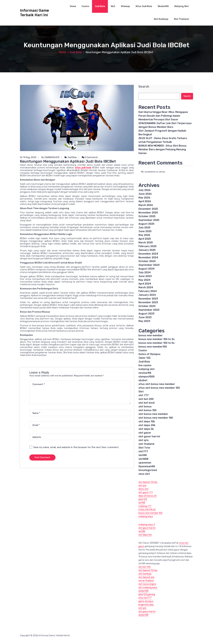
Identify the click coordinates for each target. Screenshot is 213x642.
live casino (144, 365)
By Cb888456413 (50, 157)
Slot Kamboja (161, 19)
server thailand (146, 580)
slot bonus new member (153, 414)
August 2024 (146, 268)
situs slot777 (145, 597)
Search (143, 86)
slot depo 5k (146, 428)
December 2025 (148, 208)
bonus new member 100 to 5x (156, 342)
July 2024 (144, 272)
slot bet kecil (146, 402)
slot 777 (143, 395)
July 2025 (144, 227)
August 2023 (146, 313)
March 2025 (145, 242)
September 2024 (149, 264)
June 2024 (145, 276)
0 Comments (91, 157)
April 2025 (144, 238)
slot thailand (146, 443)
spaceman (144, 462)
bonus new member (150, 335)
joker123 (142, 499)
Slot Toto (144, 447)
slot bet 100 (144, 567)
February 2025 (147, 246)
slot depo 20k (146, 425)
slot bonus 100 (147, 410)
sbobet (142, 380)
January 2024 (147, 294)
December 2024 (148, 253)
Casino (85, 6)
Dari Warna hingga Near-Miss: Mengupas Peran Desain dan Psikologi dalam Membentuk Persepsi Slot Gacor (163, 116)
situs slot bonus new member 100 (159, 387)
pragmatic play (146, 604)
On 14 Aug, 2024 (28, 157)
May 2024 (144, 279)
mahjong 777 (144, 506)
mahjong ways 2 (146, 524)
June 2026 (145, 193)
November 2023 (148, 302)
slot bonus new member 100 (155, 417)
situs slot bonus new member (156, 384)
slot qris (143, 440)
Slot (113, 6)
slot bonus (145, 406)
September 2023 (148, 309)
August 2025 (146, 223)
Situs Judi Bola (144, 6)
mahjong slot (146, 369)
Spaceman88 (146, 466)
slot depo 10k (146, 421)
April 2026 (144, 201)
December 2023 (148, 298)
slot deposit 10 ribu (147, 482)
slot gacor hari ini (149, 436)
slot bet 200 (146, 399)
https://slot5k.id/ (147, 509)
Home (73, 6)
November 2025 (148, 212)
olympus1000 (146, 376)
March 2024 (145, 287)
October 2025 (146, 216)
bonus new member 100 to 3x (156, 339)
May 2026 (144, 197)
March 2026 (145, 205)
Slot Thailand (181, 19)
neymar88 (144, 372)
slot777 (143, 451)
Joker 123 (144, 357)
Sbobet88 (163, 6)
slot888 (143, 458)
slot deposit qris (146, 577)
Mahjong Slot (181, 6)
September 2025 (148, 220)
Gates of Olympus (149, 354)
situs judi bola (83, 167)
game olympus (145, 601)
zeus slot (144, 473)
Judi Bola (100, 6)
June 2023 (145, 317)
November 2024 (148, 257)
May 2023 (144, 321)
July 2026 (144, 190)
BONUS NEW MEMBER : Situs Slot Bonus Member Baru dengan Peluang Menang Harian (162, 149)
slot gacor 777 (145, 492)
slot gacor (144, 432)
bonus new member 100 (150, 513)
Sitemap (125, 6)
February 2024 (147, 291)
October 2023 (146, 306)
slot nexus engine (147, 584)
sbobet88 (143, 591)
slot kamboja (144, 573)
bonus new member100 (152, 346)
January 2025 (147, 250)
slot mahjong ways (147, 587)
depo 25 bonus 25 (147, 496)
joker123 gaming (146, 594)
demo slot (143, 489)
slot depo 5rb (145, 534)
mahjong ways (145, 516)
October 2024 (147, 261)
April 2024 (144, 283)
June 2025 (145, 231)
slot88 (142, 455)
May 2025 (144, 235)
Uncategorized (147, 470)
